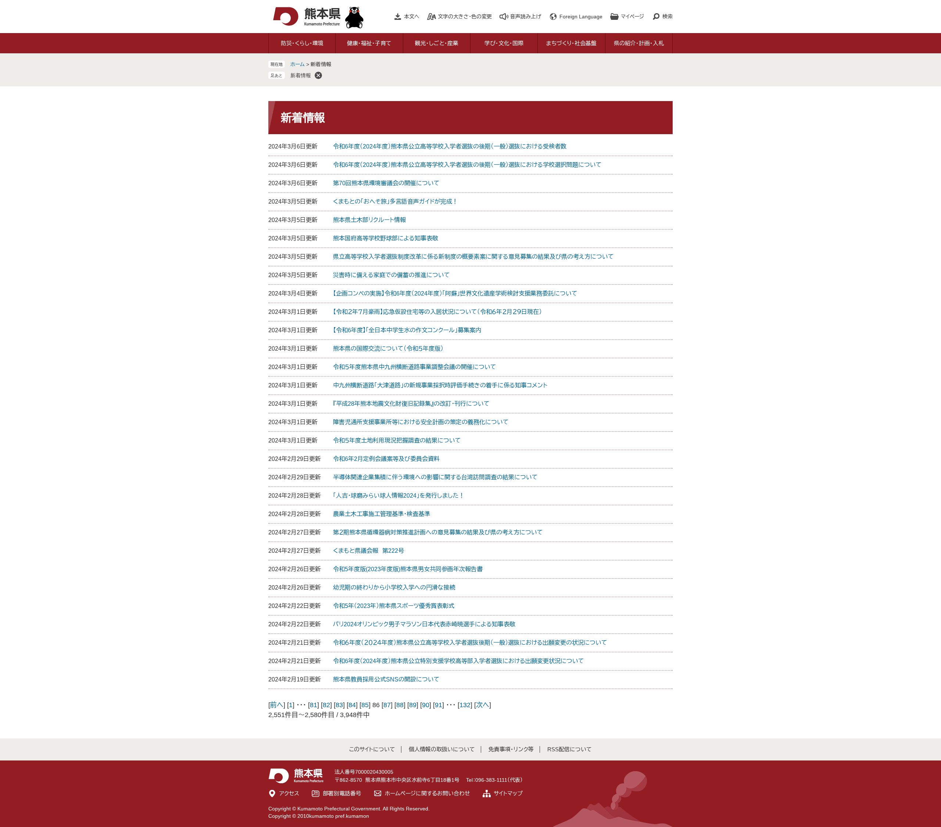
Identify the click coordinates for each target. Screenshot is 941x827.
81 (313, 705)
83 (339, 705)
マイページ (632, 16)
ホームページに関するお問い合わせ (427, 793)
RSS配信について (569, 749)
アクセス (289, 793)
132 (464, 705)
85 (365, 705)
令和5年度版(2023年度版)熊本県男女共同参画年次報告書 (408, 569)
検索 (667, 16)
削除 (318, 75)
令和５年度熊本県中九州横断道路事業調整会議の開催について (414, 367)
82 (326, 705)
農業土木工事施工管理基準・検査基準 (381, 514)
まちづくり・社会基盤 (571, 43)
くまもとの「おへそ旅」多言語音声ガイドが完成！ (395, 201)
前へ (276, 705)
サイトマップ (508, 793)
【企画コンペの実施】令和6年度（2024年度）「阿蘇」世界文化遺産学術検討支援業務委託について (455, 293)
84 (352, 705)
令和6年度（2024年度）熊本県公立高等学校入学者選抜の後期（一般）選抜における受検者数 (449, 146)
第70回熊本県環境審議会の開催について (386, 183)
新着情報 (300, 75)
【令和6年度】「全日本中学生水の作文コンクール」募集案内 (407, 330)
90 (425, 705)
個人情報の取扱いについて (442, 749)
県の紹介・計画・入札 (639, 43)
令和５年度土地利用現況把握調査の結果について (397, 440)
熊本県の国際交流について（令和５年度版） (388, 349)
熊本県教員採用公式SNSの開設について (386, 679)
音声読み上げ (525, 16)
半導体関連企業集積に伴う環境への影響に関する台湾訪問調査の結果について (435, 477)
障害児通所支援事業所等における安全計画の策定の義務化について (421, 422)
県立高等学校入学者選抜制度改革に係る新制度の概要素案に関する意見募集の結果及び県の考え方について (473, 257)
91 (438, 705)
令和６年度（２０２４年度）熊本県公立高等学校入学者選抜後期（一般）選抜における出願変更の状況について (470, 643)
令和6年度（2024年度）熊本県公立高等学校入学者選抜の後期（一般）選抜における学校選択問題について (467, 165)
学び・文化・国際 (503, 43)
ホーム (297, 64)
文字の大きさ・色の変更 (465, 16)
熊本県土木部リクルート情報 (369, 220)
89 (412, 705)
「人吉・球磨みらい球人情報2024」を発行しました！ (399, 496)
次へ (482, 705)
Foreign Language (580, 16)
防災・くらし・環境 (302, 43)
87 (387, 705)
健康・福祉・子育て (369, 43)
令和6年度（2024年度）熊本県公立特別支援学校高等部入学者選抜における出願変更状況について (458, 661)
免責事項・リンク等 (511, 749)
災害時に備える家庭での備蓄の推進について (391, 275)
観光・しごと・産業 (436, 43)
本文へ (411, 16)
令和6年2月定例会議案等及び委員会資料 (386, 459)
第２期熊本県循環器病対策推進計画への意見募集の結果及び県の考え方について (438, 532)
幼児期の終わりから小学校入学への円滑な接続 (394, 587)
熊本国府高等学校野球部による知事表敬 (385, 238)
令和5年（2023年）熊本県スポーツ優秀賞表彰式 (393, 606)
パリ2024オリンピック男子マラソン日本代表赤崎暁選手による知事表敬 (424, 624)
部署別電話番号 (342, 793)
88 (400, 705)
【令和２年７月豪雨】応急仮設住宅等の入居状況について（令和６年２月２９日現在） (437, 312)
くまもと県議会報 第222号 (368, 551)
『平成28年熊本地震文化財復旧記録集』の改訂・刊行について (411, 404)
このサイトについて (372, 749)
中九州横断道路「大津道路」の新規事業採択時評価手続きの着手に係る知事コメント (440, 385)
